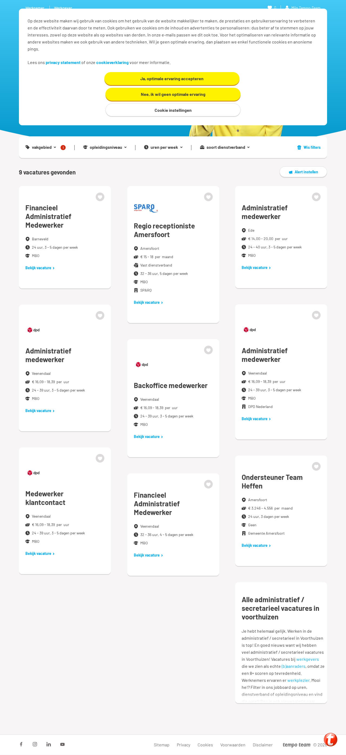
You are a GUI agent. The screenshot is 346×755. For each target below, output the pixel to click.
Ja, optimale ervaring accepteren (172, 78)
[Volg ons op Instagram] (35, 744)
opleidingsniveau (106, 147)
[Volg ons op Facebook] (21, 744)
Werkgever (63, 7)
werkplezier (298, 680)
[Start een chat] (330, 739)
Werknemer (34, 7)
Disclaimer (263, 744)
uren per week (164, 147)
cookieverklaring (112, 62)
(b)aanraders (293, 666)
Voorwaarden (232, 744)
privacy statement (63, 62)
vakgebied (48, 147)
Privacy (183, 744)
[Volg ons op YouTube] (62, 744)
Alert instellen (306, 172)
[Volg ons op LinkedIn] (48, 744)
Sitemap (161, 744)
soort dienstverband (226, 147)
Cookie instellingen (173, 110)
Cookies (205, 744)
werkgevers (307, 659)
